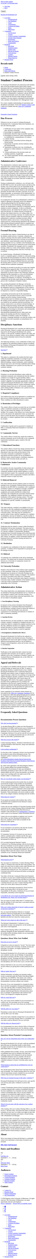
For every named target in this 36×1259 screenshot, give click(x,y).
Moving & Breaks (13, 1248)
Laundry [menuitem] (10, 54)
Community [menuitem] (7, 31)
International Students (10, 1175)
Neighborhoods (12, 1216)
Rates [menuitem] (9, 28)
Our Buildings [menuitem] (12, 21)
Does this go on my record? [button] (9, 942)
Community (7, 69)
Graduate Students (9, 1179)
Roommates (11, 1236)
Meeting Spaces (12, 1253)
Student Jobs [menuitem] (12, 49)
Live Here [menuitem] (7, 18)
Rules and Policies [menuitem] (13, 41)
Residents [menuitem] (7, 44)
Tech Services (12, 1250)
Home (6, 67)
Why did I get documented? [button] (9, 723)
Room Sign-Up (12, 1255)
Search (3, 11)
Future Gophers (9, 1174)
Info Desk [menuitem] (11, 46)
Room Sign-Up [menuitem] (12, 58)
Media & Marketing (10, 1193)
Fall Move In (4, 1156)
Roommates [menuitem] (11, 39)
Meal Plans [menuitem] (11, 29)
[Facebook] (5, 1206)
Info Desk (11, 1243)
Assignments (12, 1221)
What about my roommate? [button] (9, 824)
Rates (9, 1225)
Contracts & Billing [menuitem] (13, 26)
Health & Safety (13, 1245)
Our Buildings (12, 1218)
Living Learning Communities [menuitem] (17, 36)
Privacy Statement (6, 1203)
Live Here (7, 1215)
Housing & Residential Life (9, 14)
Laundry (10, 1251)
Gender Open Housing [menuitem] (14, 38)
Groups (10, 1231)
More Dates (4, 1166)
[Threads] (5, 1211)
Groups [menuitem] (10, 34)
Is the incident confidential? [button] (9, 749)
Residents (7, 1241)
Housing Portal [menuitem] (8, 59)
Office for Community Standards (20, 693)
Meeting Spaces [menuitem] (12, 56)
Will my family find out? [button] (8, 971)
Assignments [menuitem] (12, 24)
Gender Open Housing (14, 1235)
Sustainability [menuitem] (12, 43)
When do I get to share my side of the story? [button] (13, 920)
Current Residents (9, 1177)
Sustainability (12, 1240)
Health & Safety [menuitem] (13, 48)
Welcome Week (5, 1163)
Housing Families (9, 1181)
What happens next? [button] (7, 859)
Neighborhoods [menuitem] (12, 19)
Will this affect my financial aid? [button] (10, 1023)
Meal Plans (11, 1226)
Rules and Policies (9, 71)
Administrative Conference (27, 811)
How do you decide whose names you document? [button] (15, 779)
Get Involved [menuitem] (12, 33)
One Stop (7, 6)
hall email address (6, 915)
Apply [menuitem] (10, 23)
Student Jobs (12, 1246)
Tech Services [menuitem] (12, 53)
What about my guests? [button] (7, 797)
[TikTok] (5, 1210)
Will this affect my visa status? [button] (9, 1009)
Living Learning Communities (17, 1233)
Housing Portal (8, 1192)
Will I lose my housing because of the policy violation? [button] (17, 1078)
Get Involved (12, 1230)
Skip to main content (7, 1)
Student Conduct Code (28, 104)
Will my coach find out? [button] (8, 997)
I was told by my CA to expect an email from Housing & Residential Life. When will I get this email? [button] (17, 896)
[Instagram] (5, 1208)
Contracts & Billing (13, 1223)
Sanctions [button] (3, 350)
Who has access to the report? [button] (9, 739)
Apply (10, 1220)
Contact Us (7, 1190)
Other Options (8, 1182)
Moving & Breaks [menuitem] (13, 51)
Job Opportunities (9, 1195)
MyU (6, 8)
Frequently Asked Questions (9, 114)
